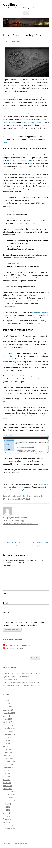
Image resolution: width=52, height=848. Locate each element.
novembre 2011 (9, 828)
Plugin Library (12, 356)
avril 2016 (6, 704)
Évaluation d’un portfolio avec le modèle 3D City (21, 682)
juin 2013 (6, 773)
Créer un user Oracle (27, 223)
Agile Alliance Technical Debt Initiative (17, 676)
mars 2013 (7, 783)
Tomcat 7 (12, 122)
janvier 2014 (7, 755)
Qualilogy (10, 4)
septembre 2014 (9, 734)
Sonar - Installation (34, 496)
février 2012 (7, 819)
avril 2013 (6, 779)
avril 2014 (6, 746)
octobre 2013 (8, 764)
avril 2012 (6, 813)
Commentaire (9, 566)
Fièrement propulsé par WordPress (15, 843)
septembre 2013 (9, 767)
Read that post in (16, 490)
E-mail (6, 603)
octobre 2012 (8, 798)
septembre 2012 (9, 801)
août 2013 (6, 770)
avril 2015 (6, 716)
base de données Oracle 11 (32, 122)
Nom (5, 593)
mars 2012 (7, 816)
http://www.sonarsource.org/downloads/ (22, 160)
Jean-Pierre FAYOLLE (22, 499)
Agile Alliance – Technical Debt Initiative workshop (21, 673)
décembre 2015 (9, 710)
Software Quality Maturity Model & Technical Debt (22, 685)
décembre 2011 (9, 825)
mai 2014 (6, 743)
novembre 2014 (9, 728)
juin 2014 (6, 740)
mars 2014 (7, 749)
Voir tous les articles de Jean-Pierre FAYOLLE (20, 524)
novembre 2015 (9, 713)
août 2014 (6, 737)
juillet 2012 (7, 804)
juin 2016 (6, 701)
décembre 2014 (9, 725)
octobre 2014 (8, 731)
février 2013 (7, 786)
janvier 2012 (7, 822)
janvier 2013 (7, 789)
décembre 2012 (9, 792)
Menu (26, 13)
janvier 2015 (7, 722)
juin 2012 (6, 807)
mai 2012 (6, 810)
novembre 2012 (9, 795)
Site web (6, 612)
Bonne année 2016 (10, 679)
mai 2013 (6, 776)
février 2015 (7, 719)
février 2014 (7, 752)
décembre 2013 (9, 758)
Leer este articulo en (17, 645)
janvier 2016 (7, 707)
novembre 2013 (9, 761)
